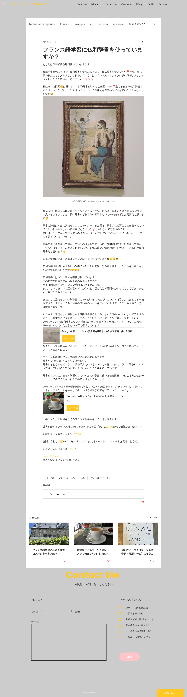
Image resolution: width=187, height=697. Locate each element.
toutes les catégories (42, 23)
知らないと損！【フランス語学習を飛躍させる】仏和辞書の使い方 (137, 552)
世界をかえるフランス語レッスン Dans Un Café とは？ (93, 551)
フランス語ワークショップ (100, 477)
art (92, 23)
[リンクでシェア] (64, 494)
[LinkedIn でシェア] (57, 494)
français (64, 23)
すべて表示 (153, 517)
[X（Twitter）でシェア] (51, 494)
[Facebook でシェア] (44, 494)
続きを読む (136, 23)
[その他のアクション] (142, 42)
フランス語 (49, 477)
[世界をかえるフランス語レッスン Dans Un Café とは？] (93, 534)
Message (35, 622)
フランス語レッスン (67, 477)
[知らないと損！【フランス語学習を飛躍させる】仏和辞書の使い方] (138, 534)
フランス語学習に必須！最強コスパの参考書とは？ (49, 551)
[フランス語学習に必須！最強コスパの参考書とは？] (49, 534)
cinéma (103, 23)
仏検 (83, 477)
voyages (80, 23)
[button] (154, 24)
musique (118, 23)
